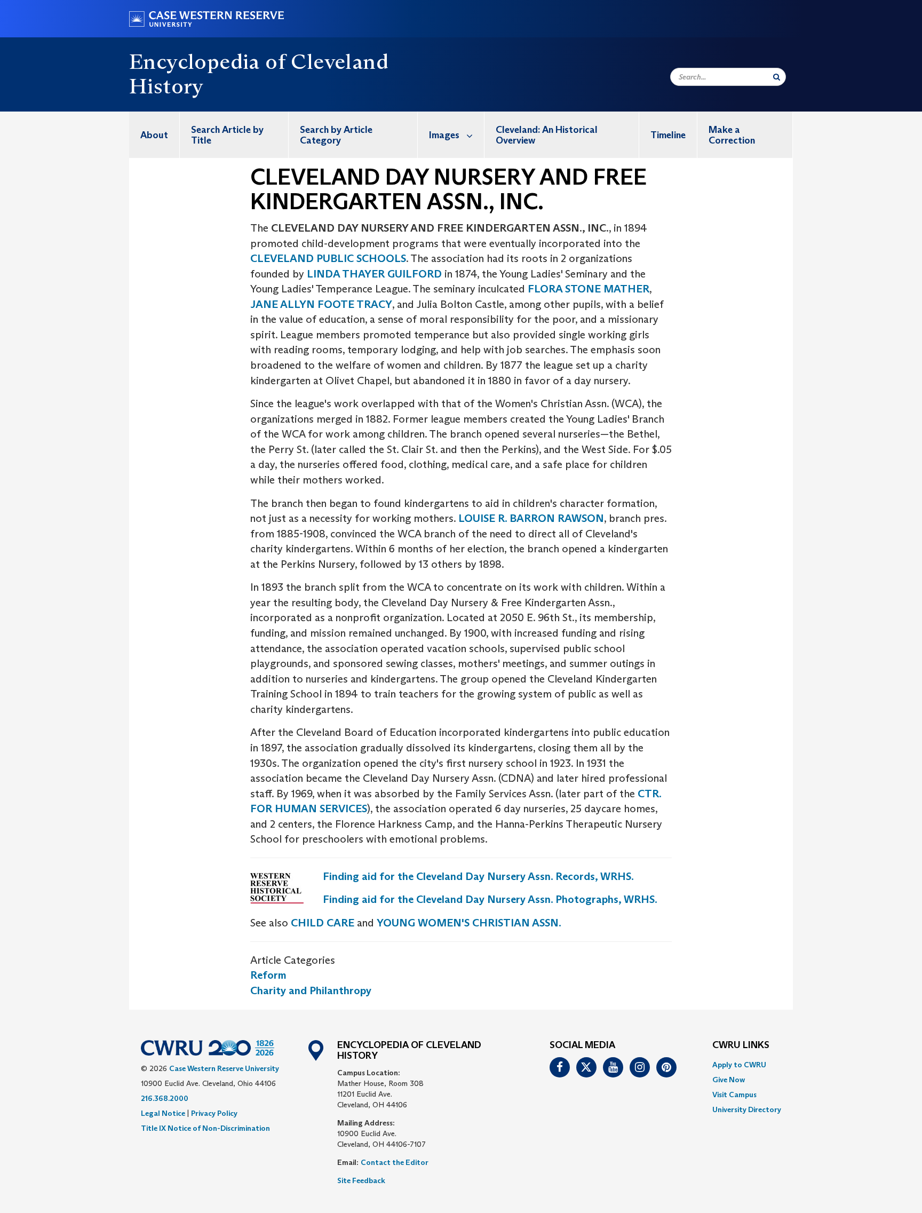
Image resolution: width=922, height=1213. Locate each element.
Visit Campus (734, 1094)
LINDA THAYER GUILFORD (374, 273)
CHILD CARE (322, 922)
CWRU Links (740, 1045)
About (154, 135)
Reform (268, 975)
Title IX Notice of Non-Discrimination (205, 1128)
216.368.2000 (164, 1098)
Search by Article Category (336, 135)
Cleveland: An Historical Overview (547, 135)
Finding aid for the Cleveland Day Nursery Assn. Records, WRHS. (478, 876)
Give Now (728, 1079)
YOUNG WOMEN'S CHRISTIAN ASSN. (469, 922)
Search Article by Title (227, 135)
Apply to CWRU (739, 1064)
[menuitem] (154, 135)
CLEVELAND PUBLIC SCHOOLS (328, 258)
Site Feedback (361, 1180)
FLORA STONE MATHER (588, 288)
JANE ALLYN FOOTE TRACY (321, 304)
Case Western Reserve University (224, 1068)
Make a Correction (732, 135)
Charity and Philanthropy (310, 990)
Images (444, 135)
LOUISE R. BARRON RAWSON (531, 518)
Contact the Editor (394, 1162)
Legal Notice (163, 1113)
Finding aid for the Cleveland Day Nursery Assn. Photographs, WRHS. (490, 899)
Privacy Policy (214, 1113)
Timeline (668, 135)
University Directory (746, 1109)
